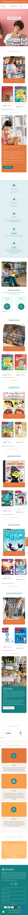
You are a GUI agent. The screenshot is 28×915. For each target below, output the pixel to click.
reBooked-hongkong (16, 910)
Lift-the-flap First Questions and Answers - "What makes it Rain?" (20, 509)
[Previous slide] (2, 85)
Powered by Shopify (14, 912)
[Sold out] (11, 641)
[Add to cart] (11, 100)
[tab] (10, 861)
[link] (18, 112)
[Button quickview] (11, 97)
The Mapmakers (7, 576)
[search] (4, 6)
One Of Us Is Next (7, 645)
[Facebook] (12, 884)
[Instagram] (16, 884)
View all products (13, 112)
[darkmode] (25, 6)
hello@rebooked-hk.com (10, 880)
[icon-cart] (21, 6)
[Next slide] (4, 85)
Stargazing (7, 103)
